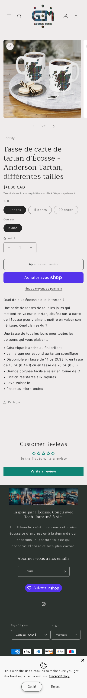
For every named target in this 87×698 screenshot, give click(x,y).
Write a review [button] (43, 471)
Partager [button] (14, 402)
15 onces (40, 210)
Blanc (12, 228)
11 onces (14, 210)
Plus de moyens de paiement (43, 288)
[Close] (83, 660)
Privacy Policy (59, 676)
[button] (9, 16)
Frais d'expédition (30, 193)
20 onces (66, 210)
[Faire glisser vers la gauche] (33, 126)
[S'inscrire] (64, 571)
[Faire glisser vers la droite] (54, 126)
